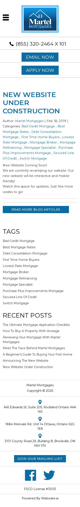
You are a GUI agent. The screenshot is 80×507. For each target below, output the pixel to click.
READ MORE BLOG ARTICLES (36, 209)
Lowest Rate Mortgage (20, 266)
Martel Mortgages (40, 385)
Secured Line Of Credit (20, 297)
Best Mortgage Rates (19, 247)
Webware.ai (49, 498)
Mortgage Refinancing (20, 278)
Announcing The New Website (25, 361)
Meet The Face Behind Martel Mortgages (34, 348)
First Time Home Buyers (40, 137)
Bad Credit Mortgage (38, 126)
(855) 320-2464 (35, 44)
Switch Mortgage (33, 158)
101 (62, 44)
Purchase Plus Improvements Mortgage (33, 291)
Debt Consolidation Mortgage (25, 253)
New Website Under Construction (28, 367)
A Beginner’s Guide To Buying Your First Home (37, 354)
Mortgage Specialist (40, 148)
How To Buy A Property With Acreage (31, 331)
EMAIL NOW (40, 57)
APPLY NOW (40, 70)
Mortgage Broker (43, 142)
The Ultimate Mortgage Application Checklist (36, 325)
